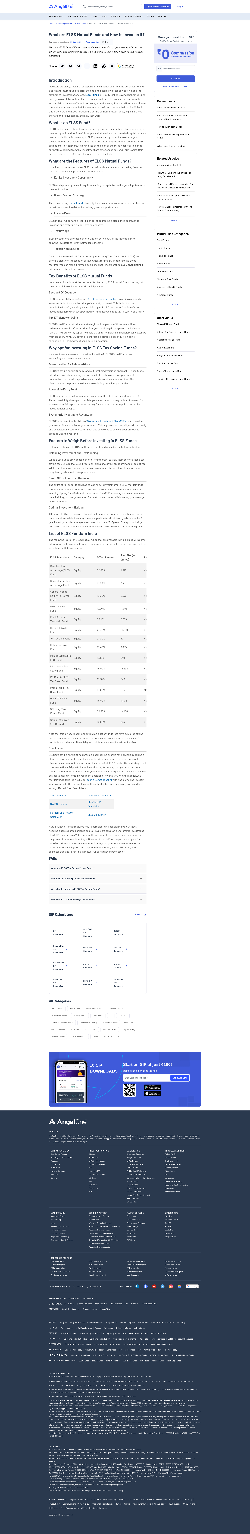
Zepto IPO (169, 1230)
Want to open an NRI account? (176, 86)
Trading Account (116, 1009)
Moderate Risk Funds (167, 279)
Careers (54, 1178)
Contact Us (55, 1164)
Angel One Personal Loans (102, 1504)
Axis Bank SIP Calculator (88, 932)
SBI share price (95, 1271)
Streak (86, 1309)
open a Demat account (99, 779)
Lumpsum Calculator (99, 795)
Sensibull (65, 1309)
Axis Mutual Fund (165, 347)
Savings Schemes (58, 1029)
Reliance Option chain (138, 1333)
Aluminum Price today (94, 1349)
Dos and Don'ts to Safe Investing (102, 1499)
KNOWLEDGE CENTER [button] (174, 1151)
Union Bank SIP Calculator (58, 982)
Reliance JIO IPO (171, 1219)
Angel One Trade (85, 1304)
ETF (90, 1181)
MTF (120, 1036)
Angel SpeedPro (101, 1304)
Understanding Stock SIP (169, 164)
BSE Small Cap (157, 1322)
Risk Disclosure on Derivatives (74, 1508)
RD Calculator (132, 1185)
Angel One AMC (74, 1298)
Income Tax (128, 1022)
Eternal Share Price (134, 1271)
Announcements (133, 1219)
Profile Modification (78, 1036)
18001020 (79, 1286)
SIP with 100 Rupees (97, 1161)
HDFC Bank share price (98, 1261)
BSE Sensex (143, 1322)
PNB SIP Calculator (88, 966)
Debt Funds (163, 240)
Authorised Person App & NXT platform (104, 1240)
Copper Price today (73, 1349)
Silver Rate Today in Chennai (135, 1344)
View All (176, 304)
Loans (95, 1036)
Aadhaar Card (90, 1029)
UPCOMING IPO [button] (171, 1213)
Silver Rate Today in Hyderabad (78, 1344)
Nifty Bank (74, 1322)
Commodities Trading (88, 1022)
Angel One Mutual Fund (168, 339)
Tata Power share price (98, 1275)
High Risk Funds (165, 255)
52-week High (132, 1226)
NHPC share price (96, 1264)
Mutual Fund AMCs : (58, 1355)
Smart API (108, 1036)
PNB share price (133, 1268)
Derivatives (122, 1016)
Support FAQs (95, 1286)
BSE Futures (139, 1328)
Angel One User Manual (95, 1009)
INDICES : (53, 1322)
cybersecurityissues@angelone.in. (123, 1482)
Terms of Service (111, 1490)
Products (115, 16)
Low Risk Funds (165, 271)
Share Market (98, 1016)
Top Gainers (131, 1233)
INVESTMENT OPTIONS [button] (99, 1151)
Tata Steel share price (136, 1261)
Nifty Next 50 (111, 1322)
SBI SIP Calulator (118, 966)
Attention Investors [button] (60, 1373)
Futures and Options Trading (176, 1185)
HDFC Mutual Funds (138, 1355)
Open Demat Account (158, 6)
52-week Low (132, 1230)
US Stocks (93, 1178)
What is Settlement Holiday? (171, 145)
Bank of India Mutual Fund (170, 371)
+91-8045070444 (92, 1482)
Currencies (93, 1185)
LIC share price (171, 1275)
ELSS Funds (84, 1360)
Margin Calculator (134, 1157)
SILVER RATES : (55, 1344)
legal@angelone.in (116, 1484)
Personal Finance (58, 1036)
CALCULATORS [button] (133, 1151)
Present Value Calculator (136, 1188)
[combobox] (106, 42)
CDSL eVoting (174, 1504)
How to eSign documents (169, 126)
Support (162, 16)
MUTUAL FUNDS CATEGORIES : (62, 1360)
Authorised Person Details (99, 1243)
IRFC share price (57, 1261)
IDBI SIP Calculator (118, 949)
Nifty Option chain (68, 1333)
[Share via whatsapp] (70, 66)
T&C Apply (188, 1499)
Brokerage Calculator (135, 1154)
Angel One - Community (60, 1236)
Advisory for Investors (142, 1504)
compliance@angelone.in (113, 1476)
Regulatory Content (77, 1499)
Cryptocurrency (129, 1029)
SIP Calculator (58, 795)
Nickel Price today (132, 1349)
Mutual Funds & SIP (77, 16)
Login (180, 6)
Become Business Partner (99, 1216)
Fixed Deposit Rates (150, 1304)
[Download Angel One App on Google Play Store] (152, 1087)
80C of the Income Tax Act (102, 299)
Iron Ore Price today (152, 1349)
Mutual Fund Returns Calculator (139, 1195)
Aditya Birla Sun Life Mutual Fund (173, 331)
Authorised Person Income (99, 1230)
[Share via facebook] (87, 66)
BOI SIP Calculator (118, 932)
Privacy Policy (95, 1490)
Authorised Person (110, 1022)
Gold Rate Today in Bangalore (180, 1338)
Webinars (54, 1174)
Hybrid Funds (163, 263)
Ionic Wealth (88, 1298)
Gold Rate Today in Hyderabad (152, 1338)
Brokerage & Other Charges (62, 1157)
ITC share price (171, 1268)
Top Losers (131, 1236)
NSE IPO (168, 1216)
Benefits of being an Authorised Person (104, 1226)
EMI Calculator (132, 1202)
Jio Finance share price (174, 1271)
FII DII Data (131, 1240)
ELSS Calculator (97, 814)
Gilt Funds (144, 1360)
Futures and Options (97, 1174)
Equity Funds (163, 247)
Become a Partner (133, 16)
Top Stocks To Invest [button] (61, 1258)
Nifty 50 (63, 1322)
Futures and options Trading (62, 1022)
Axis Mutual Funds (119, 1355)
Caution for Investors (98, 1508)
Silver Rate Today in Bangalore (107, 1344)
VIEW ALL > (175, 220)
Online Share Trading (59, 1016)
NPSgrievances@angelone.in (60, 1479)
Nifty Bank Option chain (89, 1333)
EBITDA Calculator (134, 1191)
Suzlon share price (58, 1264)
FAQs (179, 1499)
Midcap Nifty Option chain (114, 1333)
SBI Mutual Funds (100, 1355)
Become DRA (94, 1219)
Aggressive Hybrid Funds (169, 287)
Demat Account (57, 1009)
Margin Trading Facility (119, 1304)
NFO (90, 1167)
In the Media (55, 1167)
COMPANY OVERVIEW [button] (60, 1151)
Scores (122, 1499)
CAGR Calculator (133, 1167)
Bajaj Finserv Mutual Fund (170, 355)
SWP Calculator (59, 804)
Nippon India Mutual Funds (182, 1355)
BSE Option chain (158, 1333)
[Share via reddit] (104, 66)
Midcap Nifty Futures (104, 1328)
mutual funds (76, 202)
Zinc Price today (114, 1349)
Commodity (93, 1188)
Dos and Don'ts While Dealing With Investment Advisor (151, 1499)
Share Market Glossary (136, 1223)
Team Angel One (92, 42)
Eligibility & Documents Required (101, 1233)
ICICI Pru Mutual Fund (159, 1355)
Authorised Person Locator (100, 1247)
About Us (54, 1161)
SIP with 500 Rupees (97, 1164)
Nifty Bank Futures (84, 1328)
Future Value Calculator (136, 1174)
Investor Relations (58, 1171)
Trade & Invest (56, 16)
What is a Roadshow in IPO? (171, 107)
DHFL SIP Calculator (88, 982)
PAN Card (75, 1029)
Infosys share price (172, 1264)
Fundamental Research (60, 1226)
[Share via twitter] (79, 66)
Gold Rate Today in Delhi (100, 1338)
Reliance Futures (123, 1328)
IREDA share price (58, 1268)
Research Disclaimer (58, 1499)
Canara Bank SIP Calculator (59, 949)
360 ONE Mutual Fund (168, 324)
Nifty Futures (67, 1328)
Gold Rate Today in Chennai (125, 1338)
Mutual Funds (75, 1009)
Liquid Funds (97, 1360)
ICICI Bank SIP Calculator (118, 982)
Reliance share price (173, 1261)
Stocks (92, 1154)
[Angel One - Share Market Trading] (61, 7)
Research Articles (110, 1029)
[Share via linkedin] (95, 66)
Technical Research (58, 1230)
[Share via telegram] (62, 66)
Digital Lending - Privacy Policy (76, 1504)
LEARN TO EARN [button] (58, 1213)
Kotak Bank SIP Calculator (58, 965)
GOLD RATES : (55, 1338)
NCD (90, 1191)
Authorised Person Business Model (102, 1236)
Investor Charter (123, 1504)
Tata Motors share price (60, 1271)
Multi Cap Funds (174, 1360)
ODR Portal (53, 1508)
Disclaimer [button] (54, 1446)
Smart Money (56, 1219)
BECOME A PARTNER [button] (98, 1213)
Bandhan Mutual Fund (168, 363)
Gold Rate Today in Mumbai (75, 1338)
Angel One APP (70, 1304)
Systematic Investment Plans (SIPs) (106, 421)
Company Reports (58, 1233)
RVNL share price (95, 1268)
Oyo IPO (168, 1223)
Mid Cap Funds (158, 1360)
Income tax (169, 1188)
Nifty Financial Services (92, 1322)
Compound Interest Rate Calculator (141, 1178)
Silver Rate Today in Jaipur (162, 1344)
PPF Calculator (133, 1198)
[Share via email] (112, 66)
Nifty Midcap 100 (127, 1322)
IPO (111, 1016)
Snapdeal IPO (170, 1237)
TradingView (105, 1309)
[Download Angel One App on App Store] (152, 1093)
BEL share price (133, 1275)
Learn (94, 16)
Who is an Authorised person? (100, 1223)
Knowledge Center (58, 1216)
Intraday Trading (79, 1016)
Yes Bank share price (59, 1275)
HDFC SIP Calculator (88, 949)
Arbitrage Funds (165, 294)
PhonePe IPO (170, 1233)
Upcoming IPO (94, 1171)
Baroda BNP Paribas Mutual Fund (173, 378)
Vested (94, 1309)
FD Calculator (132, 1181)
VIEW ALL (139, 914)
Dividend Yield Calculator (136, 1171)
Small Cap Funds (113, 1360)
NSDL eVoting (189, 1504)
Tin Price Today (170, 1349)
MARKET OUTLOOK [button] (135, 1213)
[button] (97, 868)
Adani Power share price (136, 1264)
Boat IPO (168, 1226)
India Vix (170, 1322)
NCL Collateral (160, 1504)
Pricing (150, 16)
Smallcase (76, 1309)
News (104, 16)
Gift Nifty (181, 1322)
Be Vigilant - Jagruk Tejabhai (62, 1240)
